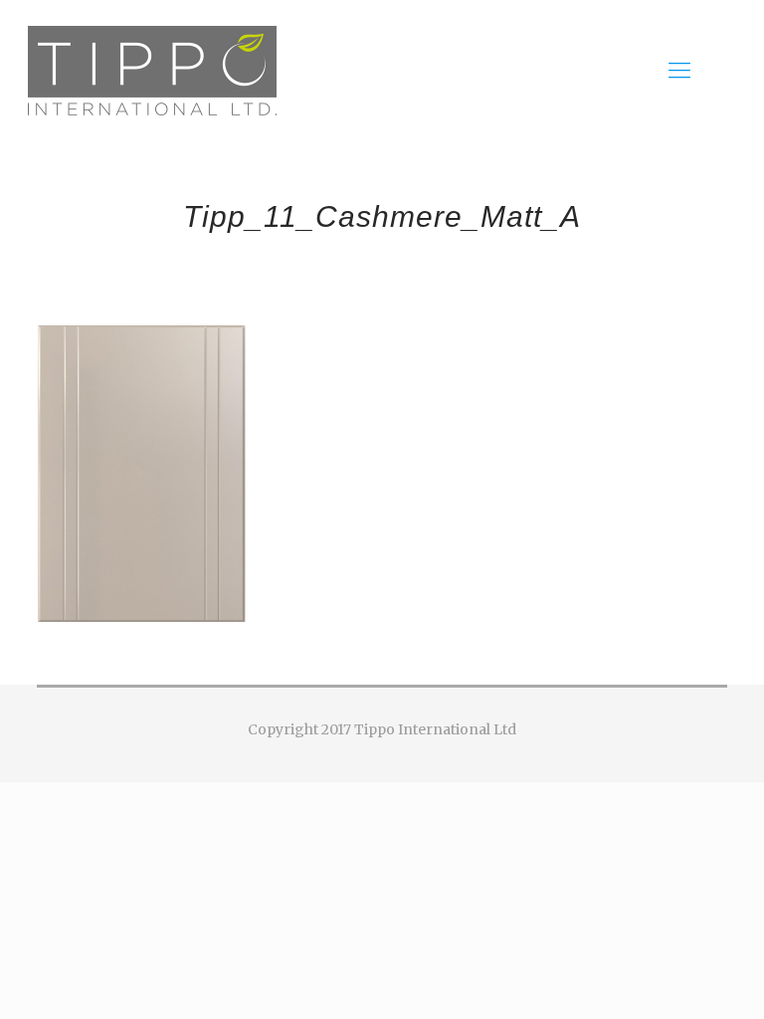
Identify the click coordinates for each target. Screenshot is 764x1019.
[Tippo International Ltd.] (152, 69)
